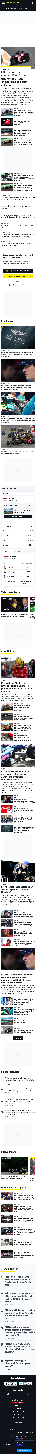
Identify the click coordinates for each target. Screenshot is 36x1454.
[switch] (30, 545)
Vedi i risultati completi (25, 582)
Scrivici (18, 1426)
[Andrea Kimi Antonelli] (4, 576)
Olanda (12, 498)
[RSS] (26, 284)
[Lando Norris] (4, 567)
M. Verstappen (12, 572)
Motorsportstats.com (18, 1417)
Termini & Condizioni (12, 1444)
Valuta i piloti (10, 581)
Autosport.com (18, 1414)
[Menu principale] (3, 2)
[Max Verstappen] (4, 571)
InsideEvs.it (18, 1405)
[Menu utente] (32, 3)
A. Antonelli (11, 576)
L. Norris (10, 567)
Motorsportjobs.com (18, 1411)
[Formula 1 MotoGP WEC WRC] (18, 493)
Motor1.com (18, 1408)
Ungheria (13, 556)
